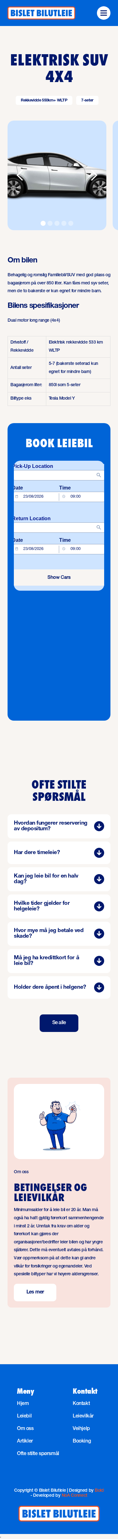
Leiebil (24, 1416)
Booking (82, 1441)
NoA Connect (74, 1496)
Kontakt (81, 1404)
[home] (41, 13)
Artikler (25, 1441)
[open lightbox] (57, 175)
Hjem (23, 1404)
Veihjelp (81, 1429)
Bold (99, 1491)
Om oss (25, 1429)
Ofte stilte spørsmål (38, 1454)
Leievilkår (83, 1416)
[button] (103, 13)
